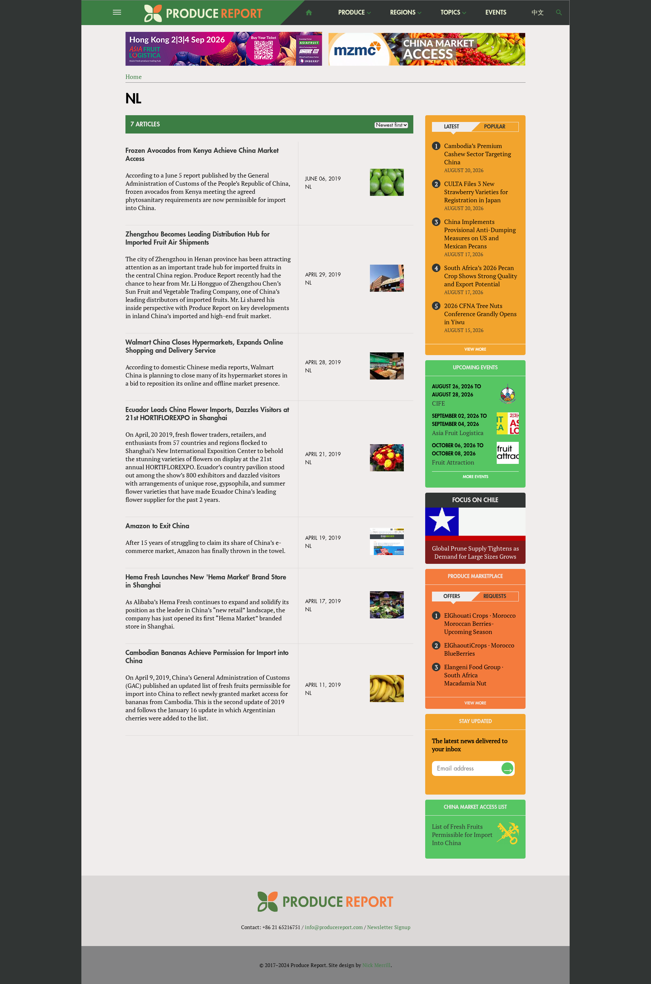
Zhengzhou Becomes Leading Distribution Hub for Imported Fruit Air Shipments (197, 238)
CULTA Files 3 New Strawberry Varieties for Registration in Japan (476, 192)
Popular (494, 126)
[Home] (203, 13)
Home (133, 77)
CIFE (438, 403)
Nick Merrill (376, 965)
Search (559, 12)
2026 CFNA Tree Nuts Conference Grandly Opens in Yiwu (480, 314)
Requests (495, 596)
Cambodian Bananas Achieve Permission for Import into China (207, 656)
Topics (450, 12)
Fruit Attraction (453, 462)
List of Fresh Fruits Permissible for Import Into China (462, 834)
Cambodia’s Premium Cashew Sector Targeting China (477, 154)
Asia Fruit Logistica (458, 433)
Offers (451, 596)
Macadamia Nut (465, 683)
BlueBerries (459, 653)
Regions (402, 12)
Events (496, 12)
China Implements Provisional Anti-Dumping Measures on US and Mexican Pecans (480, 234)
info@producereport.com (334, 927)
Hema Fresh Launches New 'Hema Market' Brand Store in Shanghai (205, 581)
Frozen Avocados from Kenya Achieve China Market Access (201, 154)
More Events (475, 477)
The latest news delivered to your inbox (470, 745)
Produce (351, 12)
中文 (538, 12)
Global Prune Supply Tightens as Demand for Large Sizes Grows (475, 552)
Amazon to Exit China (157, 526)
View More (475, 703)
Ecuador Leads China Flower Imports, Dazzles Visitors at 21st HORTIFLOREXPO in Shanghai (207, 414)
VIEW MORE (475, 349)
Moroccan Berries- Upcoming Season (469, 627)
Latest (451, 126)
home (309, 12)
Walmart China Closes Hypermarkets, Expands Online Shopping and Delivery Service (204, 346)
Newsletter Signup (388, 927)
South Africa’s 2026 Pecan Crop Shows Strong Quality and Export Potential (480, 276)
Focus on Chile (475, 500)
